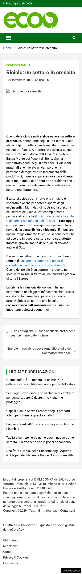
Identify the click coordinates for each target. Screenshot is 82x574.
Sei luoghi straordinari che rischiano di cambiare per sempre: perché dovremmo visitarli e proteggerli (40, 397)
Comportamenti (18, 65)
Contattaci (67, 510)
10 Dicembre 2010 (18, 80)
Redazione (10, 546)
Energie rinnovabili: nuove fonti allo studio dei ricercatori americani (39, 351)
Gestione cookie (71, 570)
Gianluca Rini (40, 80)
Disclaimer (10, 563)
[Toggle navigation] (8, 38)
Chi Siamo (10, 540)
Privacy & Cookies (16, 557)
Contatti (9, 552)
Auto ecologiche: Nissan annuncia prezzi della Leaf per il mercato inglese (43, 333)
